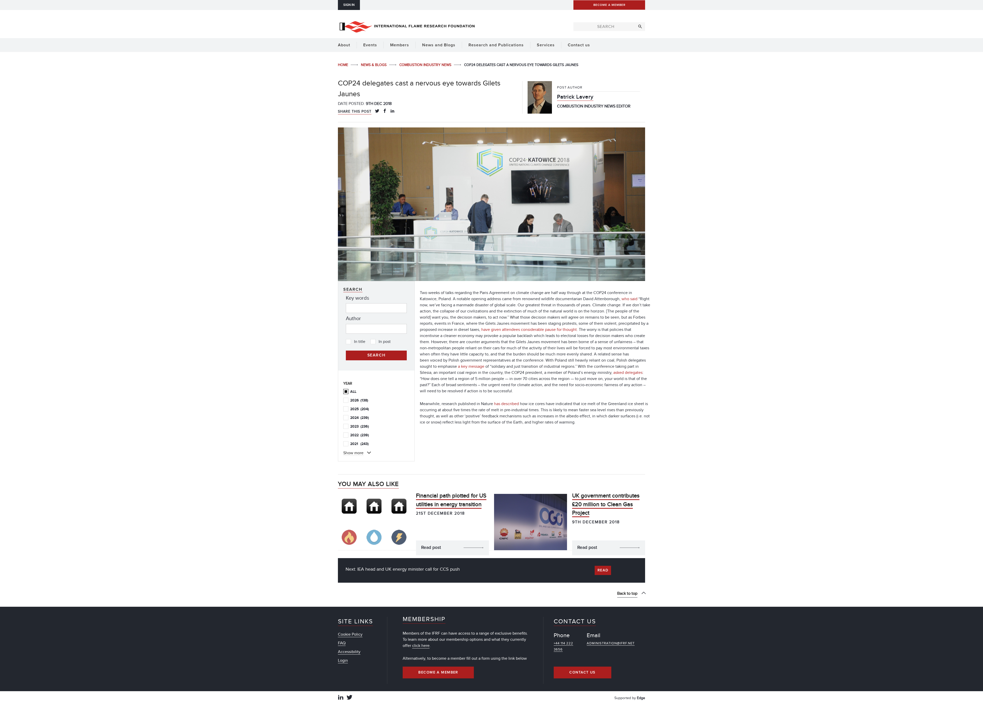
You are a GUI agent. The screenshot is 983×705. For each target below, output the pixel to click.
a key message (471, 366)
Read (602, 570)
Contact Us (582, 672)
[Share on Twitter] (377, 111)
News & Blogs (374, 65)
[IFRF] (407, 25)
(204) (359, 409)
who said (630, 298)
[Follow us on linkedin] (341, 698)
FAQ (342, 643)
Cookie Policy (350, 634)
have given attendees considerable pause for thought (529, 329)
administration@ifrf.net (611, 643)
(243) (359, 444)
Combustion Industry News (425, 65)
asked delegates (628, 372)
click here (421, 645)
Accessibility (349, 651)
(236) (359, 426)
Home (343, 65)
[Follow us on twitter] (349, 698)
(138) (359, 400)
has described (506, 403)
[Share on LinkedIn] (392, 111)
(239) (359, 418)
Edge (641, 698)
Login (343, 660)
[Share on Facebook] (385, 111)
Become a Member (438, 672)
